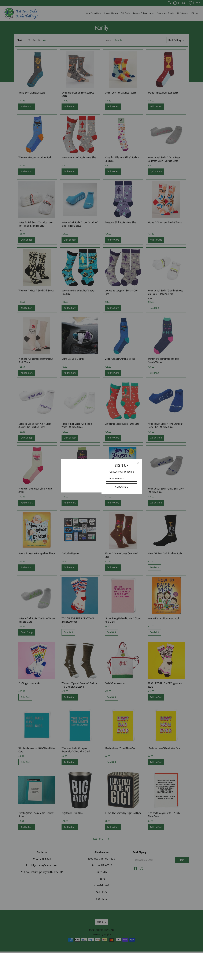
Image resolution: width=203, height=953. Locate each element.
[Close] (138, 462)
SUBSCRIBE (121, 486)
